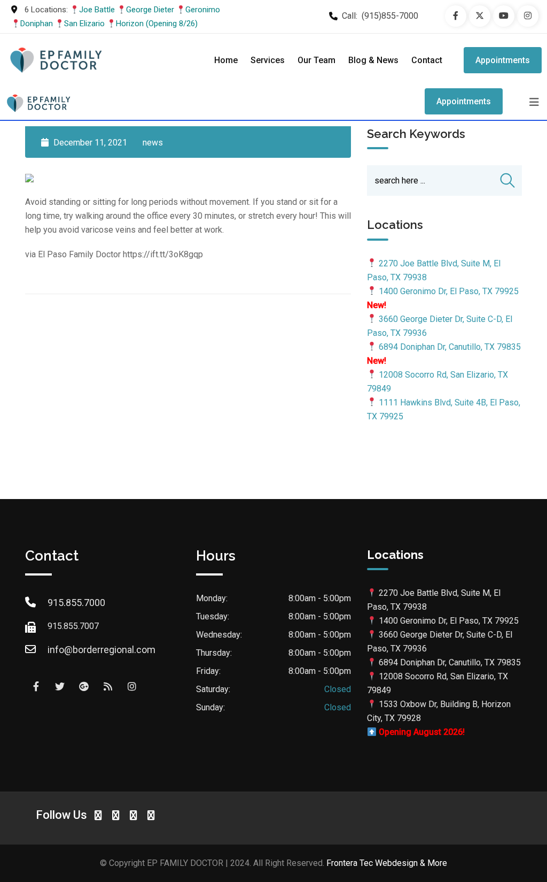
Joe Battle (97, 9)
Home (226, 60)
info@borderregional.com (101, 649)
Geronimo (202, 9)
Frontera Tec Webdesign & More (386, 863)
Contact (426, 60)
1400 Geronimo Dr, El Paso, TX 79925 (449, 291)
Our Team (316, 60)
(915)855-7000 (390, 16)
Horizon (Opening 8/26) (157, 23)
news (153, 142)
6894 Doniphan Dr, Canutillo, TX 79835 (450, 347)
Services (268, 60)
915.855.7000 (76, 602)
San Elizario (84, 23)
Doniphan (36, 23)
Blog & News (373, 60)
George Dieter (150, 9)
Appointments (502, 60)
